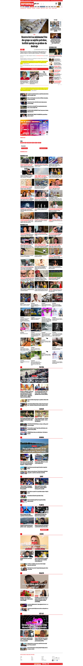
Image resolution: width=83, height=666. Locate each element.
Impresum (43, 659)
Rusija (50, 8)
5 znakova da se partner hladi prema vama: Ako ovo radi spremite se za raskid (37, 609)
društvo (22, 142)
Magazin (52, 6)
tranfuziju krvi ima (40, 55)
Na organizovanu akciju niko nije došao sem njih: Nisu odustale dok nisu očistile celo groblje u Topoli (37, 94)
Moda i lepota (34, 581)
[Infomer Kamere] (37, 4)
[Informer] (41, 4)
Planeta (47, 6)
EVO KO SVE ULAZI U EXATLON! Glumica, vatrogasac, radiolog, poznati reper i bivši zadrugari (37, 424)
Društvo (36, 6)
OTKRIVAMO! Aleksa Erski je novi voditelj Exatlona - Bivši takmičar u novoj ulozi (37, 433)
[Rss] (57, 657)
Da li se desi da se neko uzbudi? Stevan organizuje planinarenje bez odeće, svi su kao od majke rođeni (37, 107)
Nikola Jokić (43, 8)
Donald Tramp (54, 8)
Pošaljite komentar (43, 148)
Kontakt (42, 658)
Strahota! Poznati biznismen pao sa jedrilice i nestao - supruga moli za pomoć (26, 526)
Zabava (49, 6)
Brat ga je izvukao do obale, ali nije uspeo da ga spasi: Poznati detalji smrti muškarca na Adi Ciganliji (31, 0)
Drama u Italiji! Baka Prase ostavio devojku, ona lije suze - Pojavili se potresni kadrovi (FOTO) (41, 640)
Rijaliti (34, 622)
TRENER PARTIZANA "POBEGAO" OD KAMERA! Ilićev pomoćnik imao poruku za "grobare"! (37, 115)
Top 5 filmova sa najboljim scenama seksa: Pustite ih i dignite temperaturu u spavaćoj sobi (36, 564)
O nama (42, 657)
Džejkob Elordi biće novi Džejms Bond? (26, 559)
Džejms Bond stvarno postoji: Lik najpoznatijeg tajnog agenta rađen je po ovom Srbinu (37, 569)
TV (20, 658)
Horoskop (33, 8)
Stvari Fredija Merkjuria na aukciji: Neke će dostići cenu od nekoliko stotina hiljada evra (41, 560)
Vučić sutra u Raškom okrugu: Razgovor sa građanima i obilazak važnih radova (37, 400)
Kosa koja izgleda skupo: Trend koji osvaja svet (34, 585)
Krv (25, 142)
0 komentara (25, 148)
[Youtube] (56, 657)
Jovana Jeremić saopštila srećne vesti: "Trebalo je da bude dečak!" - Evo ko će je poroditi (26, 640)
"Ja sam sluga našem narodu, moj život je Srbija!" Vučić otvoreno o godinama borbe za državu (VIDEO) (41, 393)
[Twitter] (53, 657)
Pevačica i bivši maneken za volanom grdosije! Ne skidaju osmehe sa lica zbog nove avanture (37, 648)
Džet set (55, 6)
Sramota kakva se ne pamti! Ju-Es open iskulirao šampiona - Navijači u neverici (37, 492)
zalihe (36, 142)
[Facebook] (52, 657)
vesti (32, 142)
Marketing (43, 656)
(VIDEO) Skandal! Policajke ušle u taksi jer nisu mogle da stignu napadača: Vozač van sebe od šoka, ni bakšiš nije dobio (41, 515)
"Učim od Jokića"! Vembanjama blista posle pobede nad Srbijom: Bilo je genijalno (26, 488)
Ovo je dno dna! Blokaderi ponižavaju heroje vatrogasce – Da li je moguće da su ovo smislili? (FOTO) (34, 379)
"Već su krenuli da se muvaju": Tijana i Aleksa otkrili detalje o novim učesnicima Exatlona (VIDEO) (37, 429)
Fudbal (36, 484)
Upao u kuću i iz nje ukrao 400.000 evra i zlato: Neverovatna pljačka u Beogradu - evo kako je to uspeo (26, 463)
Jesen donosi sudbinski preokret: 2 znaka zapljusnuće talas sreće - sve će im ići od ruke (37, 605)
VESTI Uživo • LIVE (45, 664)
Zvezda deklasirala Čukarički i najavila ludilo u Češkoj (35, 495)
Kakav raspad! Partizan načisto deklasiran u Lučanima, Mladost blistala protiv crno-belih (41, 488)
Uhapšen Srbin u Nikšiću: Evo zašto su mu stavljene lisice (41, 462)
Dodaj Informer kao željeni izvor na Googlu (42, 49)
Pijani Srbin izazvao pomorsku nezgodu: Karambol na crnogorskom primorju (37, 468)
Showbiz (34, 542)
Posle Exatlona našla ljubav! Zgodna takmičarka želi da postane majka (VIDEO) (27, 420)
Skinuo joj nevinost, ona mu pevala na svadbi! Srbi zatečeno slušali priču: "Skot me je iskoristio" (37, 644)
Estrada (21, 636)
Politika (23, 6)
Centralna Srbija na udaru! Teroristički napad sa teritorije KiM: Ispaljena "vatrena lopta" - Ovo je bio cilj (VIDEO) (55, 29)
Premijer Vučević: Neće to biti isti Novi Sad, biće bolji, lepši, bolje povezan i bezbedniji (37, 103)
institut (40, 142)
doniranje (29, 142)
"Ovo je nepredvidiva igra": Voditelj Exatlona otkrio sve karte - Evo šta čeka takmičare (41, 420)
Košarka (21, 484)
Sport (32, 656)
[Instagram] (55, 657)
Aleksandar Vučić (23, 8)
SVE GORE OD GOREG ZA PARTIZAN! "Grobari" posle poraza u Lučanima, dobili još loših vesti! (37, 111)
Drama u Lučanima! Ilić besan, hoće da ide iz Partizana (52, 0)
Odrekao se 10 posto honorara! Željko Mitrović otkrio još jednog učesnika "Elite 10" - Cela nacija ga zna (34, 626)
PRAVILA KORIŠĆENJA (44, 660)
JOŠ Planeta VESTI (44, 529)
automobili (38, 8)
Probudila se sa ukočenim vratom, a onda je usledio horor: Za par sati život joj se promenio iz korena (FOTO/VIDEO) (41, 599)
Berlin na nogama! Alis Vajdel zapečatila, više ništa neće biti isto (26, 515)
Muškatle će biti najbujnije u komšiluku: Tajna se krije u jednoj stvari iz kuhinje (26, 599)
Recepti (47, 8)
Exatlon (21, 416)
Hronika (38, 6)
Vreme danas (29, 8)
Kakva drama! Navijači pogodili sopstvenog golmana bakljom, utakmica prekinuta (36, 500)
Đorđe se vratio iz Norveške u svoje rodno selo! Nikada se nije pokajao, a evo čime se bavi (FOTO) (37, 99)
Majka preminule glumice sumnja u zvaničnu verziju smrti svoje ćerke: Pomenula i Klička (34, 546)
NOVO (21, 6)
